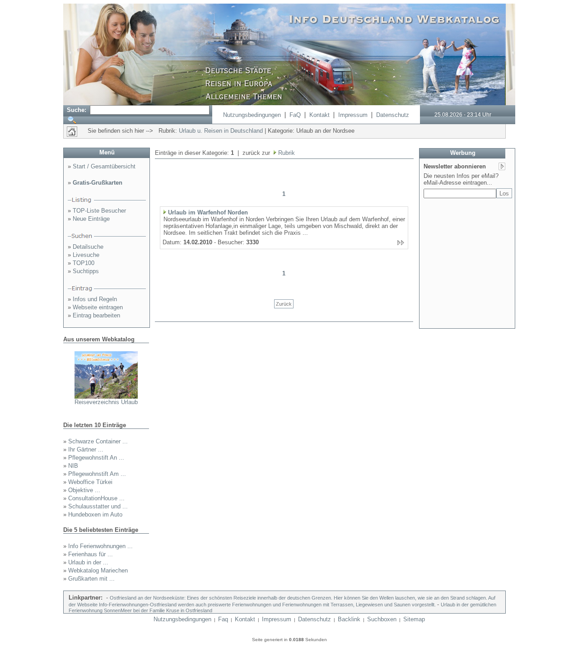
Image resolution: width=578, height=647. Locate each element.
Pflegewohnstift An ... (96, 457)
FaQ (295, 115)
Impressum (353, 115)
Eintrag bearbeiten (96, 315)
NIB (73, 465)
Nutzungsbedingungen (252, 115)
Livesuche (86, 254)
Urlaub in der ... (88, 562)
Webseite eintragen (98, 307)
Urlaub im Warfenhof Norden (208, 212)
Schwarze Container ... (98, 441)
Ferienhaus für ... (90, 554)
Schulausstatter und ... (98, 506)
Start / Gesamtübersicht (104, 166)
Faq (223, 619)
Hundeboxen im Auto (95, 514)
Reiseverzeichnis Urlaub (106, 402)
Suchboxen (381, 619)
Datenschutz (392, 115)
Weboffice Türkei (90, 482)
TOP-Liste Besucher (99, 210)
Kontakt (319, 115)
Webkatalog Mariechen (98, 570)
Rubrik (285, 152)
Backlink (349, 619)
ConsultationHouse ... (96, 498)
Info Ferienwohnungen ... (100, 546)
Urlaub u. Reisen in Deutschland (221, 130)
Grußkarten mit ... (91, 578)
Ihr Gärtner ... (85, 449)
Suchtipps (86, 271)
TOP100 (83, 263)
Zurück (284, 304)
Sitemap (414, 619)
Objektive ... (84, 490)
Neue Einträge (91, 218)
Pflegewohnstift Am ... (97, 473)
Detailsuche (88, 246)
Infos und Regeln (95, 299)
